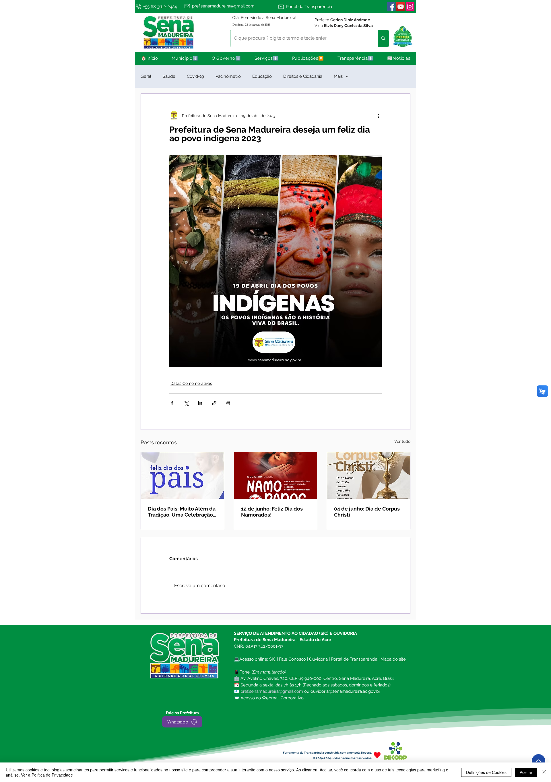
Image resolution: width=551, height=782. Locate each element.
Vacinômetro (228, 76)
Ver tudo (402, 441)
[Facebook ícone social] (391, 6)
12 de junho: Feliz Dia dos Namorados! (272, 512)
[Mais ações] (378, 115)
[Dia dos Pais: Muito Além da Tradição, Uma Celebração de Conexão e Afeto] (182, 475)
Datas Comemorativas (191, 383)
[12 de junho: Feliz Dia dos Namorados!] (275, 475)
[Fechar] (544, 772)
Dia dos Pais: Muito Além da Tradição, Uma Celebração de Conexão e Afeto (182, 512)
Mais (338, 76)
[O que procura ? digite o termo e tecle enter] (383, 38)
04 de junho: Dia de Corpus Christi (367, 512)
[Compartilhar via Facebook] (172, 403)
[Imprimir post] (228, 403)
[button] (185, 58)
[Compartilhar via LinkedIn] (200, 403)
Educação (262, 76)
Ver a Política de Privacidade (47, 775)
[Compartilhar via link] (214, 403)
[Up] (538, 761)
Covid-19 (195, 76)
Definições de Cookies (486, 772)
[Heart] (377, 755)
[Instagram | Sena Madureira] (410, 6)
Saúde (169, 76)
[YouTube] (400, 6)
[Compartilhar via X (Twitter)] (186, 403)
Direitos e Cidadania (302, 76)
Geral (146, 76)
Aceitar (526, 772)
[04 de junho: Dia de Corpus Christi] (368, 475)
